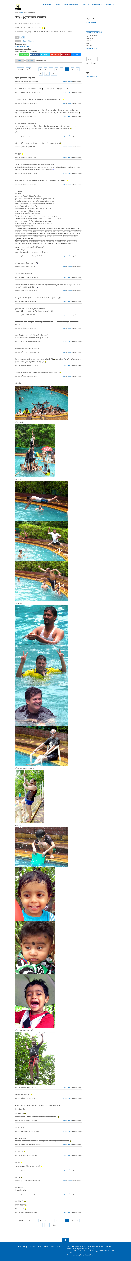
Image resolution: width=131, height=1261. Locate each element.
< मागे (28, 69)
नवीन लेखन (46, 4)
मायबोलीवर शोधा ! (91, 76)
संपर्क (94, 1249)
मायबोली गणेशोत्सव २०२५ (71, 4)
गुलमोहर (85, 4)
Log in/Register (91, 22)
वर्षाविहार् (24, 41)
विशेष (39, 1246)
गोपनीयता (81, 1249)
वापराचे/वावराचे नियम (72, 1249)
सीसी (58, 1246)
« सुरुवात (20, 69)
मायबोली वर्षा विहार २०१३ (22, 46)
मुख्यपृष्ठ (21, 13)
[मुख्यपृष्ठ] (18, 7)
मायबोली (22, 37)
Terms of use (71, 1255)
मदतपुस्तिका (108, 4)
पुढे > (47, 74)
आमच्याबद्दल (88, 1249)
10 (77, 69)
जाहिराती (45, 1246)
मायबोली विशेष (96, 4)
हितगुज (57, 4)
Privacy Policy (80, 1255)
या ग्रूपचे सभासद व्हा (91, 48)
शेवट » (54, 74)
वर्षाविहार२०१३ (30, 41)
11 (40, 74)
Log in (19, 61)
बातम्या (52, 1246)
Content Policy (89, 1255)
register (30, 61)
